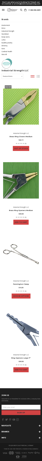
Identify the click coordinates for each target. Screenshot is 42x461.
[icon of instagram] (17, 419)
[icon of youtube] (13, 419)
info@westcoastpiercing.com (28, 4)
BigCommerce (34, 449)
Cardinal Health (7, 51)
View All (4, 54)
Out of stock (21, 148)
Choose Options (21, 296)
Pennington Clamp (21, 284)
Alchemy (4, 46)
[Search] (21, 10)
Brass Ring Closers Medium (21, 137)
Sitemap (30, 445)
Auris (3, 49)
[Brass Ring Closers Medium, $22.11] (21, 106)
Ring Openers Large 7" (21, 358)
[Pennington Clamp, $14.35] (21, 254)
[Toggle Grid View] (32, 76)
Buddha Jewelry (7, 43)
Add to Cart (21, 222)
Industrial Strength (8, 31)
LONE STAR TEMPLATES (15, 449)
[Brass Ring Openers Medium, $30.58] (21, 180)
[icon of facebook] (3, 419)
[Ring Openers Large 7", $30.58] (21, 328)
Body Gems (6, 37)
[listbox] (12, 76)
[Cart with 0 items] (25, 10)
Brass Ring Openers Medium (21, 210)
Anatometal (6, 25)
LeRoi (3, 40)
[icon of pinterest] (10, 419)
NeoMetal (5, 34)
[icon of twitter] (6, 419)
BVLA (3, 28)
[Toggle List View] (38, 76)
